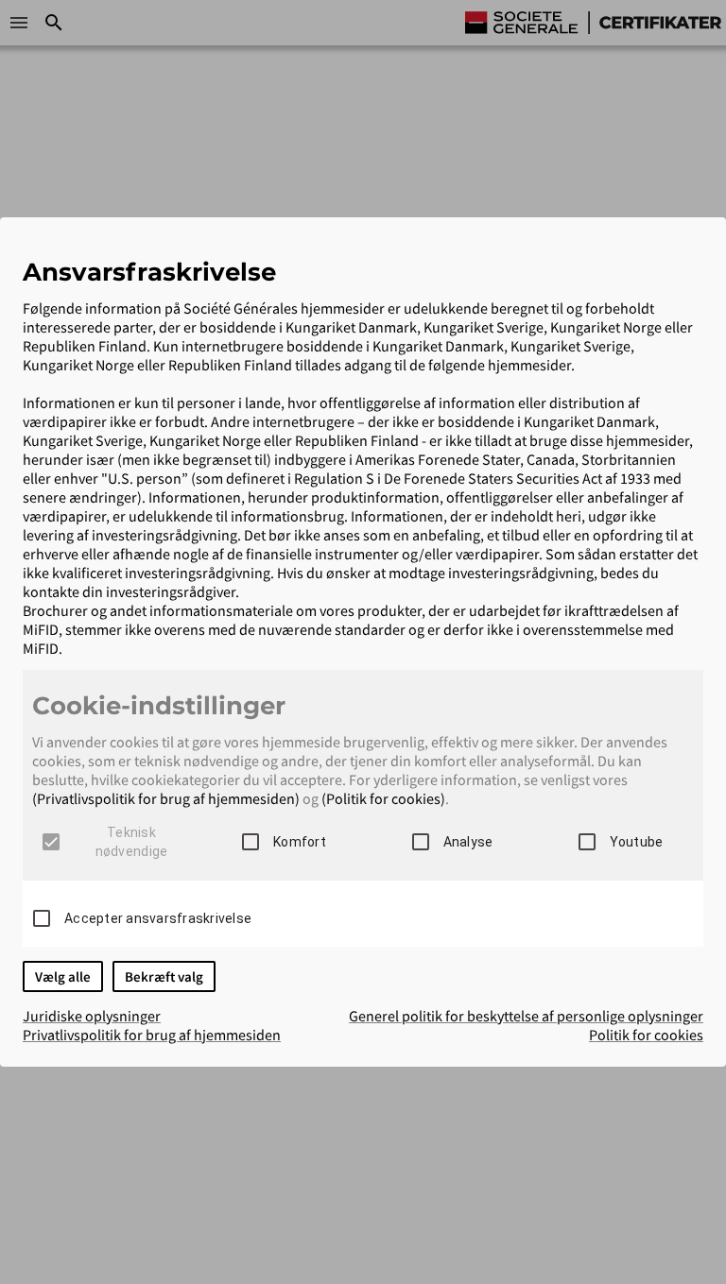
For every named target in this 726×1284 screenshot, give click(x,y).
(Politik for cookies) (383, 798)
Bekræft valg (164, 976)
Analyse (468, 841)
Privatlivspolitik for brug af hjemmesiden (152, 1034)
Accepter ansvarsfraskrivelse (157, 918)
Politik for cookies (646, 1034)
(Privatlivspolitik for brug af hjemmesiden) (166, 798)
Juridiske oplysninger (92, 1015)
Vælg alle (63, 976)
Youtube (637, 841)
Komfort (299, 841)
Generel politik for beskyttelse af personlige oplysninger (526, 1015)
